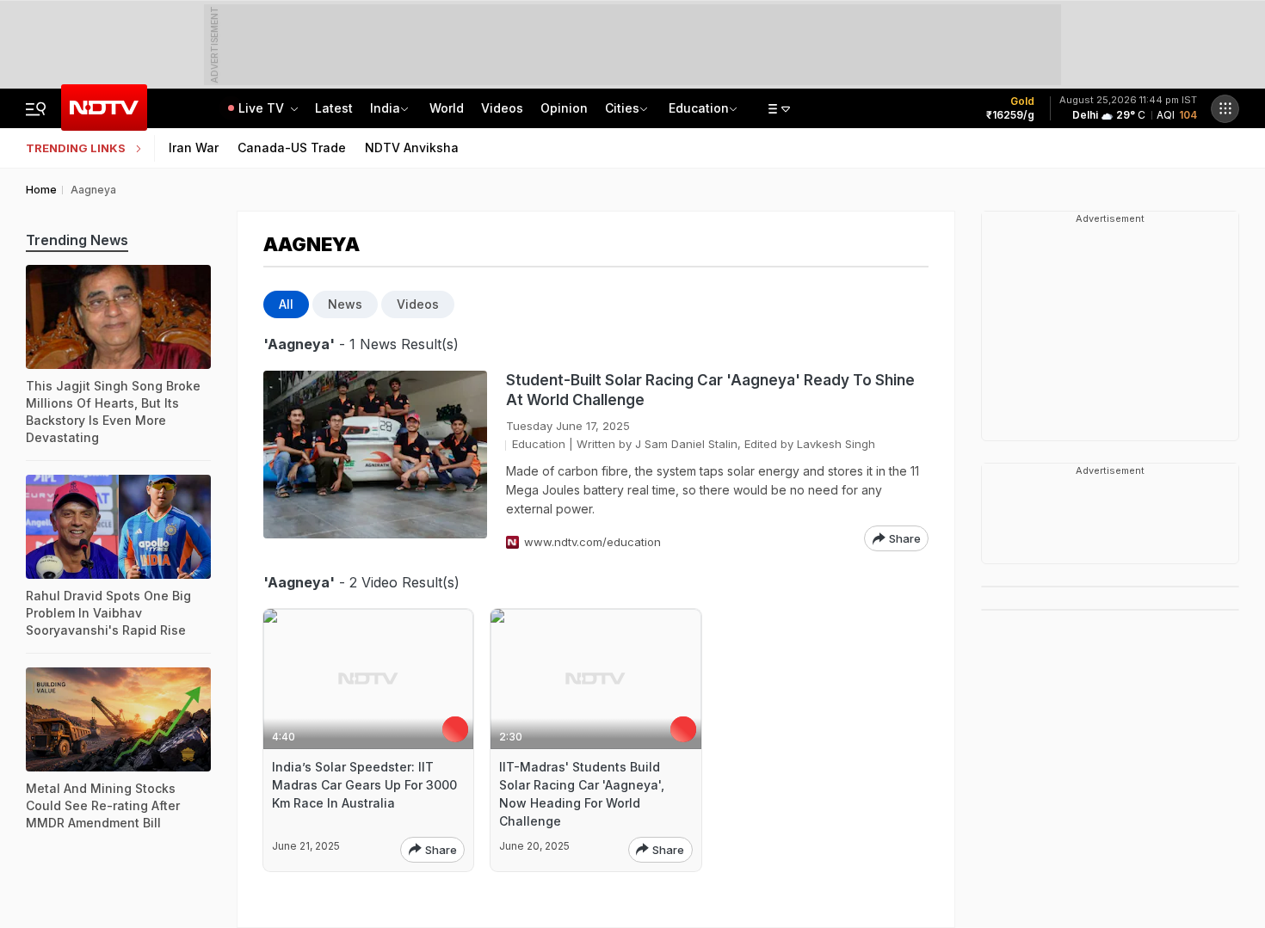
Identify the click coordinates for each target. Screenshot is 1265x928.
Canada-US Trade (292, 147)
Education (699, 108)
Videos (502, 108)
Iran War (194, 147)
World (446, 108)
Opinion (564, 108)
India (385, 108)
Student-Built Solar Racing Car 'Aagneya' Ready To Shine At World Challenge (710, 390)
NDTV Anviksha (412, 147)
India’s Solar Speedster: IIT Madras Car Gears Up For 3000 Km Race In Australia (364, 784)
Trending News (77, 240)
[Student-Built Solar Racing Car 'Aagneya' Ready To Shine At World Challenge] (375, 461)
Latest (334, 108)
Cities (622, 108)
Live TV (262, 108)
